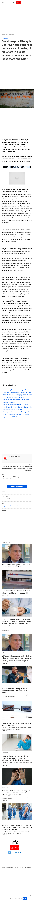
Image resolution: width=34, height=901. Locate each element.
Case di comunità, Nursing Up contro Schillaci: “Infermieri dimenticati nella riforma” (14, 691)
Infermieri (4, 685)
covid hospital (11, 506)
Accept (25, 898)
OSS (18, 506)
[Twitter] (10, 137)
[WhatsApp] (8, 137)
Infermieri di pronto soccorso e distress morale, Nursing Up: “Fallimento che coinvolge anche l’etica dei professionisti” (17, 407)
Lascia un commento (17, 486)
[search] (31, 2)
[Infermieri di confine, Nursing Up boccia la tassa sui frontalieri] (17, 709)
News (3, 652)
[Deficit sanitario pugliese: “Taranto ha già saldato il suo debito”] (17, 553)
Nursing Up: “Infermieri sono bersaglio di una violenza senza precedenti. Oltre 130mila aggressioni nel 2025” (17, 414)
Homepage (4, 34)
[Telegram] (6, 137)
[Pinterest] (12, 137)
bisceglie (4, 506)
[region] (17, 18)
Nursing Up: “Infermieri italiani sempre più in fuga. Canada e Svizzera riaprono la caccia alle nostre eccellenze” (17, 827)
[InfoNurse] (16, 2)
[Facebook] (2, 137)
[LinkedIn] (4, 137)
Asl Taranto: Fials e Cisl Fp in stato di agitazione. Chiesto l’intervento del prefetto (16, 593)
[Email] (14, 137)
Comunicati (11, 34)
